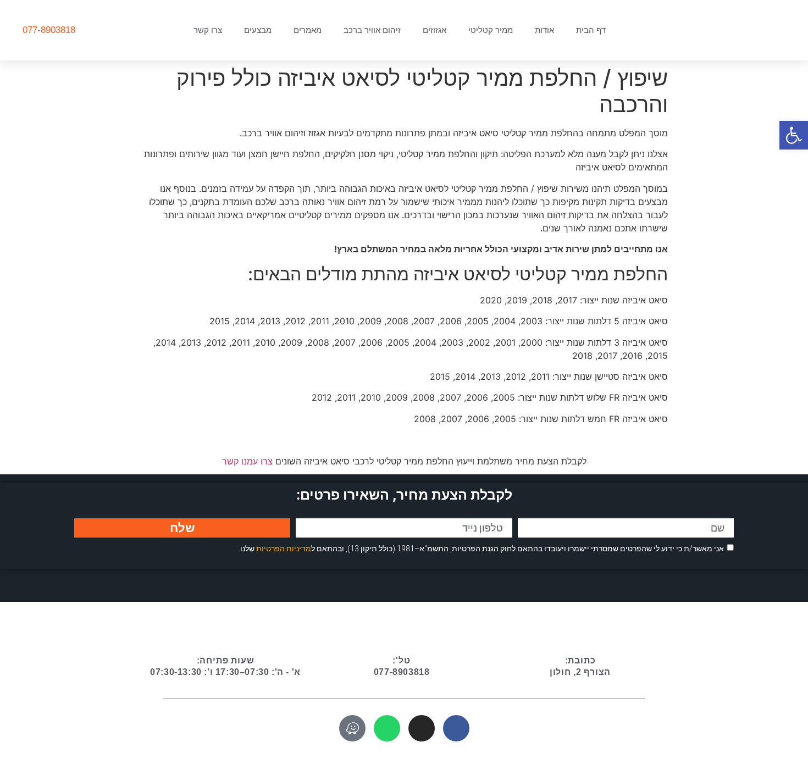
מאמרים (308, 30)
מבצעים (258, 30)
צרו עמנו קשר (247, 461)
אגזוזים (434, 30)
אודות (544, 30)
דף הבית (591, 30)
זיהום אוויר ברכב (372, 30)
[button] (793, 135)
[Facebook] (456, 728)
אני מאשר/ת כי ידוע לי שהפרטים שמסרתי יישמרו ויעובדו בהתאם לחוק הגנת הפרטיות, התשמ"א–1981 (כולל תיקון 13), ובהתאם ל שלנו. (481, 548)
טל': (401, 660)
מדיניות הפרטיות (283, 548)
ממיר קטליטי (490, 30)
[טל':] (401, 633)
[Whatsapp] (387, 728)
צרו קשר (207, 30)
